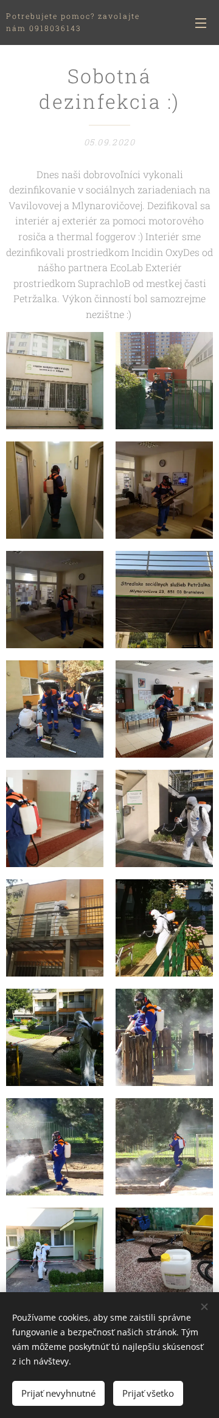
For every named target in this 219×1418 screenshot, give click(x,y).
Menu (201, 22)
